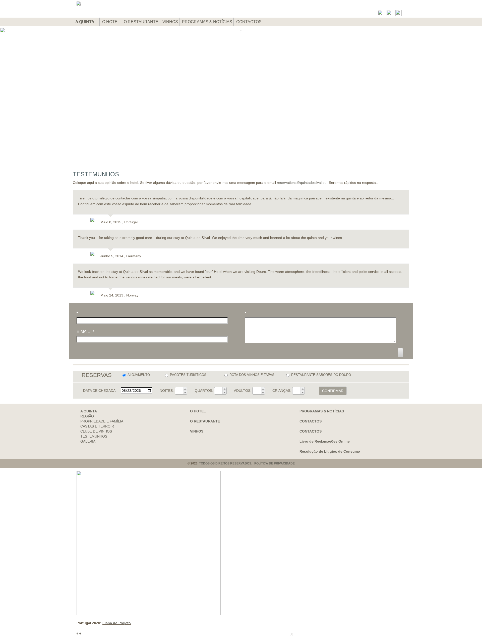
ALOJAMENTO (139, 375)
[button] (185, 389)
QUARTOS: (204, 391)
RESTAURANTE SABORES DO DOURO (321, 375)
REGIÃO (87, 416)
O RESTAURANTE (141, 22)
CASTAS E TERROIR (97, 426)
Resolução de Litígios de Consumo (329, 451)
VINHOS (170, 22)
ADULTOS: (242, 391)
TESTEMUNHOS (93, 436)
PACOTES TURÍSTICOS (188, 375)
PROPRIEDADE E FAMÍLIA (101, 421)
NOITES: (167, 391)
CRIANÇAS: (281, 391)
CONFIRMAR (332, 391)
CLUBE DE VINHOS (96, 431)
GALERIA (87, 441)
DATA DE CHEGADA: (99, 391)
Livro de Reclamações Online (324, 441)
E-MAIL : (85, 331)
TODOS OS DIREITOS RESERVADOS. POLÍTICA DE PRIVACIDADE (247, 463)
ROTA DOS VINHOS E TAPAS (251, 375)
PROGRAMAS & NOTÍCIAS (207, 22)
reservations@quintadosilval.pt (301, 183)
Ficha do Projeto (116, 623)
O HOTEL (111, 22)
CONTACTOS (249, 22)
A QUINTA (85, 22)
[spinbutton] (179, 391)
